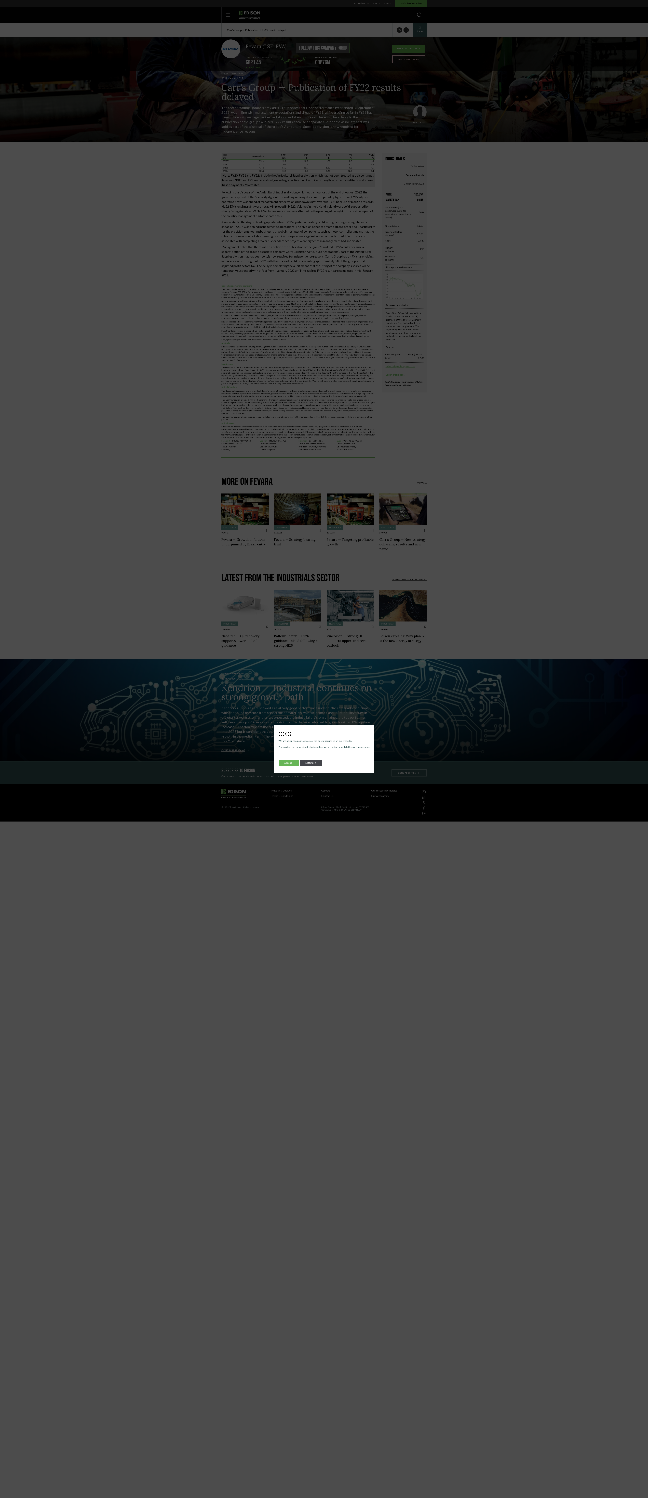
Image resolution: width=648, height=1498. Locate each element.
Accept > (289, 762)
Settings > (311, 762)
